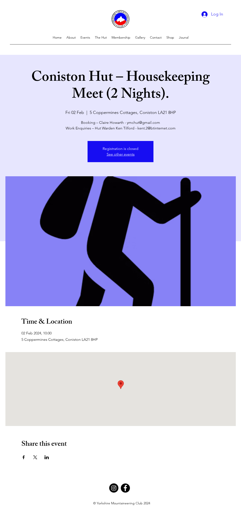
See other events (121, 154)
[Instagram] (113, 488)
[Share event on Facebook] (23, 457)
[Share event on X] (35, 457)
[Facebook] (125, 488)
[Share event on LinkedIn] (46, 457)
